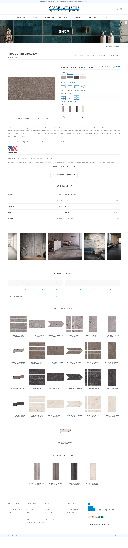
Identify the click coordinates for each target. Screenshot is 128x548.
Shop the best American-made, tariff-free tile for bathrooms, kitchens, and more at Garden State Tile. (64, 1)
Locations (49, 17)
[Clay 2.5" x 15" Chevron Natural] (83, 87)
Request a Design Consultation (94, 117)
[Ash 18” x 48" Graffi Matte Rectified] (76, 87)
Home (10, 46)
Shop (9, 512)
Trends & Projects (51, 519)
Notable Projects (51, 516)
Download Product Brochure (65, 175)
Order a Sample (70, 117)
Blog (105, 17)
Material (18, 46)
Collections (36, 46)
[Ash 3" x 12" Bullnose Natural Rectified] (70, 98)
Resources (63, 17)
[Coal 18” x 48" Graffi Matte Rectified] (76, 109)
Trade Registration (14, 516)
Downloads (90, 55)
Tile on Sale (68, 516)
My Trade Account (14, 509)
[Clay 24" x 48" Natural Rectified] (70, 87)
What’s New (49, 512)
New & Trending (69, 512)
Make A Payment (32, 516)
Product (35, 17)
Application (101, 55)
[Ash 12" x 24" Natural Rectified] (63, 74)
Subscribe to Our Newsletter (100, 524)
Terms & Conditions (115, 535)
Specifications (78, 55)
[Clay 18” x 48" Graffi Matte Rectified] (70, 109)
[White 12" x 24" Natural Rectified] (83, 74)
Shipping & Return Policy (35, 522)
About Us (21, 17)
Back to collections (112, 46)
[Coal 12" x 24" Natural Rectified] (76, 74)
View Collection (114, 55)
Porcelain (26, 46)
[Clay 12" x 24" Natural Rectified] (70, 77)
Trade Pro (92, 17)
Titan (44, 46)
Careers (29, 519)
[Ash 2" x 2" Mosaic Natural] (63, 98)
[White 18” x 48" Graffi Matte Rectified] (83, 109)
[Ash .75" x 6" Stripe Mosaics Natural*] (76, 98)
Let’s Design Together (71, 509)
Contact (78, 17)
